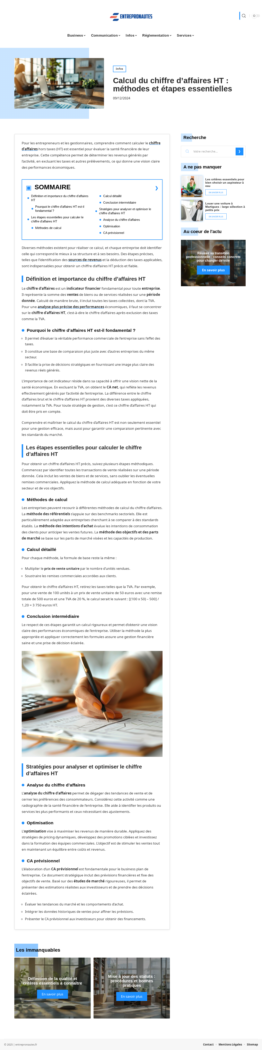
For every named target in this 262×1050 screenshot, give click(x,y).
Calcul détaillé (112, 196)
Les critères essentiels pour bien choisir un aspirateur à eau (224, 182)
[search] (243, 16)
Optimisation (111, 226)
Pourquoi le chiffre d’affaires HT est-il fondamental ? (59, 208)
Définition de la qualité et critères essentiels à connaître (52, 980)
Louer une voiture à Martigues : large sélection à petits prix (225, 207)
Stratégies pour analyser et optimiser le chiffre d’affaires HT (125, 211)
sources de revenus (85, 259)
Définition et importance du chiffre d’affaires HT (59, 198)
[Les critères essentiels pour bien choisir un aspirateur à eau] (192, 186)
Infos (119, 69)
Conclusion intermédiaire (119, 202)
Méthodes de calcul (48, 228)
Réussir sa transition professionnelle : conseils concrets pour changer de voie (213, 256)
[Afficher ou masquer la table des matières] (114, 187)
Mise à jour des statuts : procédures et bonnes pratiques (131, 981)
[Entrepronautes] (131, 15)
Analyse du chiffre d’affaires (121, 219)
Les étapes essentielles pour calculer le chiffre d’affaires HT (57, 219)
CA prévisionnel (113, 232)
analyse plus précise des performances (71, 306)
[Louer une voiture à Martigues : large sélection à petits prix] (192, 210)
